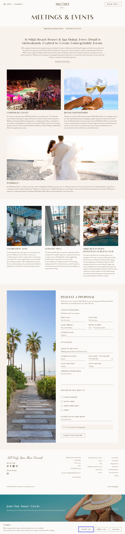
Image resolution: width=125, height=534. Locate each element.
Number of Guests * (69, 356)
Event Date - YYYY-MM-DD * (99, 356)
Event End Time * (95, 364)
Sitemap (116, 475)
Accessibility (115, 467)
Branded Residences (113, 470)
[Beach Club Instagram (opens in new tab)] (8, 466)
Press (101, 464)
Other (66, 410)
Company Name (67, 332)
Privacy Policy (115, 458)
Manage (115, 529)
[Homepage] (62, 5)
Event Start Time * (68, 364)
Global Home (99, 470)
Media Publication (71, 406)
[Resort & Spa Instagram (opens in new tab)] (8, 474)
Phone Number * (95, 325)
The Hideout (115, 486)
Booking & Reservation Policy (95, 458)
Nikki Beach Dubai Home (53, 29)
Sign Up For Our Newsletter (108, 509)
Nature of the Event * (70, 349)
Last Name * (93, 317)
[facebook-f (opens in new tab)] (10, 466)
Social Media (69, 401)
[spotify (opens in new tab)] (14, 466)
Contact (100, 472)
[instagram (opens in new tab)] (17, 466)
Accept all (86, 529)
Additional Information (71, 371)
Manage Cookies (114, 464)
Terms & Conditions (113, 472)
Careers (100, 461)
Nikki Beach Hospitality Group (95, 467)
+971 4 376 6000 (76, 477)
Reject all (101, 529)
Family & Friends (70, 397)
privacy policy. (81, 427)
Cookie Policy (115, 461)
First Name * (66, 317)
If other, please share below (73, 417)
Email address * (67, 325)
